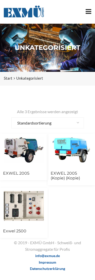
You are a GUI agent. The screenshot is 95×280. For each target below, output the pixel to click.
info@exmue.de (47, 256)
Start (8, 78)
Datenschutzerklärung (47, 268)
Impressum (47, 262)
